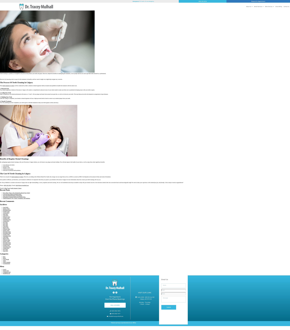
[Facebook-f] (114, 293)
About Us (248, 6)
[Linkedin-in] (116, 293)
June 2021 (5, 223)
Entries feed (6, 270)
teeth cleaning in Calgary (8, 85)
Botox (4, 258)
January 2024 (6, 208)
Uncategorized (6, 263)
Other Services (268, 6)
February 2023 (6, 217)
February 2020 (6, 240)
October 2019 (6, 245)
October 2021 (6, 218)
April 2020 (5, 237)
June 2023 (5, 214)
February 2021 (6, 229)
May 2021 (5, 225)
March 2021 (6, 227)
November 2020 (7, 233)
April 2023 (5, 215)
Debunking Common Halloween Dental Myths (14, 197)
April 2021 (5, 226)
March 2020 (6, 238)
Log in (4, 269)
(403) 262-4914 (7, 185)
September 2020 (7, 236)
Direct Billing (278, 6)
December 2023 (7, 210)
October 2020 (6, 234)
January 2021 (6, 230)
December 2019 (7, 242)
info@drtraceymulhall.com (22, 185)
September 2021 (7, 219)
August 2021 (6, 221)
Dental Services (258, 6)
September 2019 (7, 246)
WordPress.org (6, 273)
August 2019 (6, 248)
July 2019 (5, 249)
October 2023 (6, 211)
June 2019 (5, 251)
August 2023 (6, 213)
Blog (6, 188)
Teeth (4, 260)
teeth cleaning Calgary (16, 188)
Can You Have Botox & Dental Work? (12, 194)
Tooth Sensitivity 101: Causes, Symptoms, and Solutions (16, 198)
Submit (169, 307)
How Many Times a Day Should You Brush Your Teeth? (16, 193)
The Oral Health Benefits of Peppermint (12, 195)
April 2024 (5, 207)
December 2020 (7, 232)
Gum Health (6, 259)
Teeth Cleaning (6, 262)
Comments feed (6, 272)
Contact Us (286, 6)
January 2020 (6, 241)
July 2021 (5, 222)
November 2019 (7, 244)
